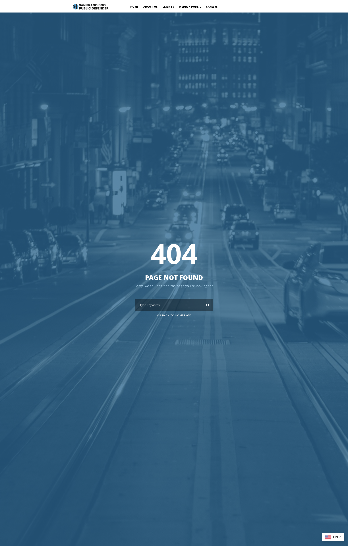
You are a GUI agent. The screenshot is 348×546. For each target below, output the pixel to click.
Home (134, 6)
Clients (168, 6)
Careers (212, 6)
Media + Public (190, 6)
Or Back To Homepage (174, 315)
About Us (150, 6)
